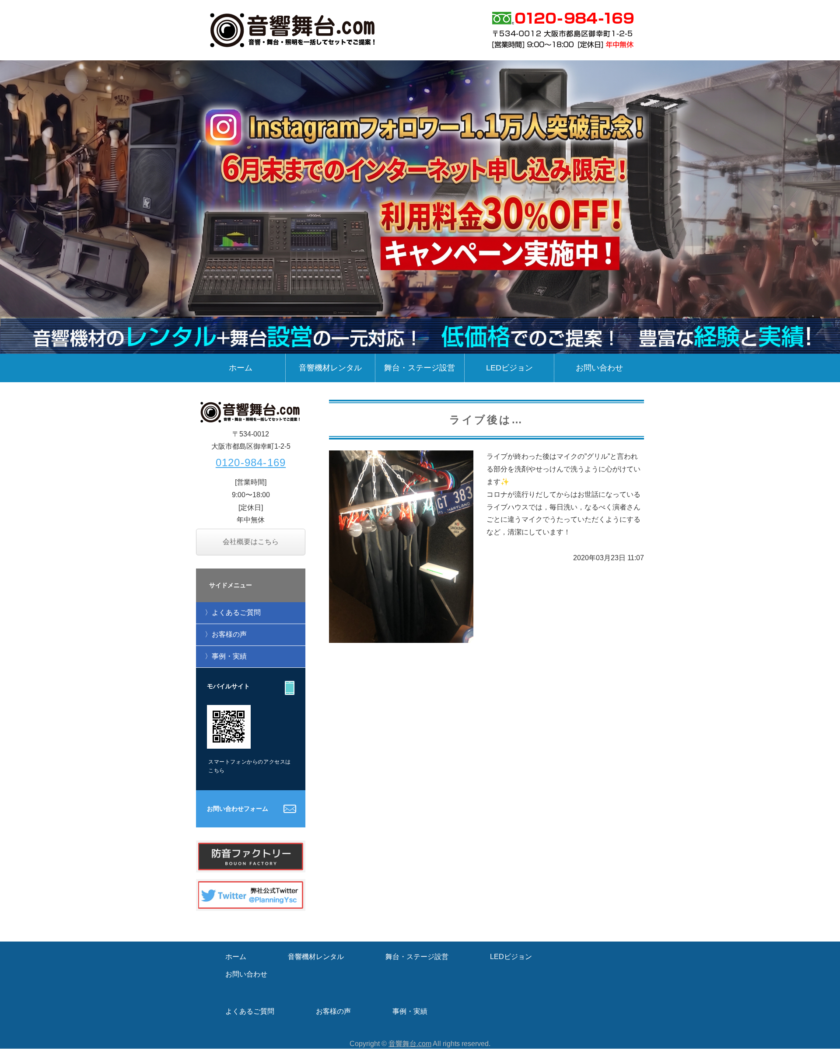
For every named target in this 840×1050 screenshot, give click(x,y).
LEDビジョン (509, 367)
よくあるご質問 (236, 612)
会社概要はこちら (251, 541)
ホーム (240, 367)
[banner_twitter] (250, 902)
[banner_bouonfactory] (250, 863)
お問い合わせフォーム (237, 808)
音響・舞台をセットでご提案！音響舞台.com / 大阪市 (293, 30)
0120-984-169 (251, 462)
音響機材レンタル (330, 367)
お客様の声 (229, 634)
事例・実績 (229, 656)
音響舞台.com (409, 1043)
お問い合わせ (599, 367)
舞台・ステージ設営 (419, 367)
